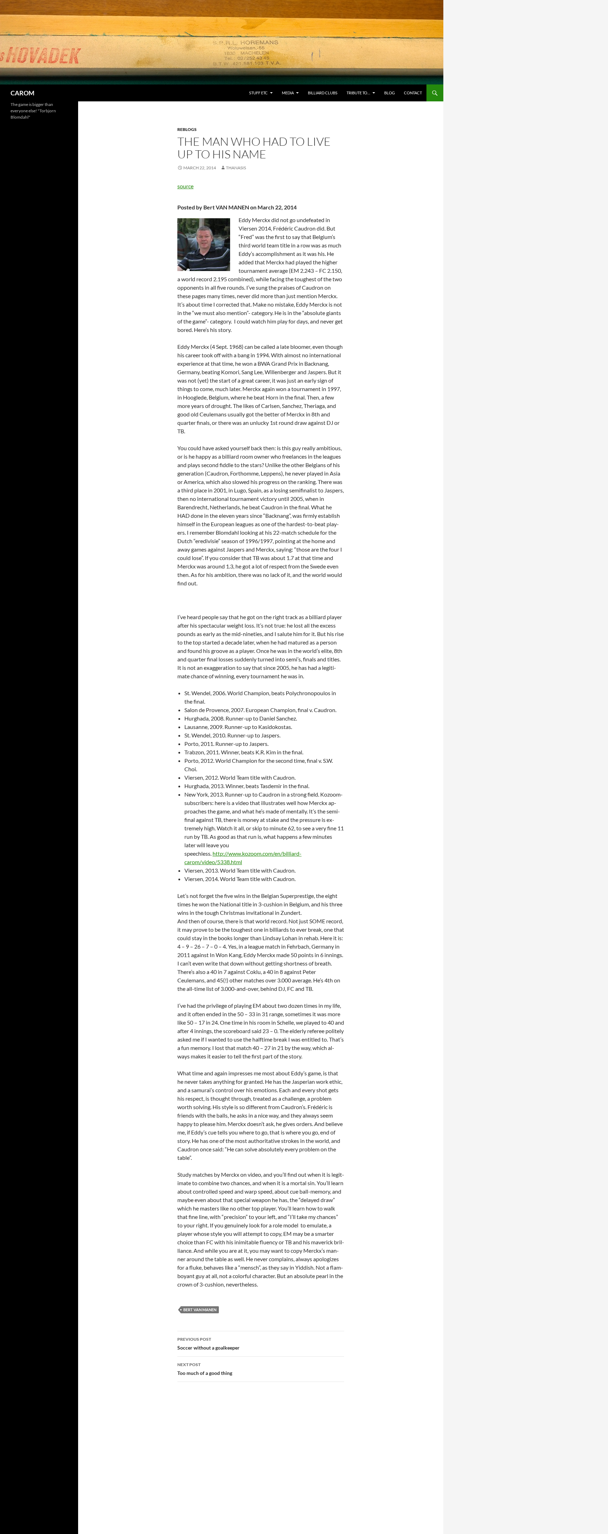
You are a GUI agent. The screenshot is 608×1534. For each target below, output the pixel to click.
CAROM (22, 93)
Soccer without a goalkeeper (208, 1344)
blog (389, 92)
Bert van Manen (199, 1309)
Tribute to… (358, 92)
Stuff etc (258, 92)
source (185, 186)
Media (288, 92)
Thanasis (236, 167)
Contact (413, 92)
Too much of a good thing (204, 1369)
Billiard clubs (322, 92)
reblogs (187, 129)
